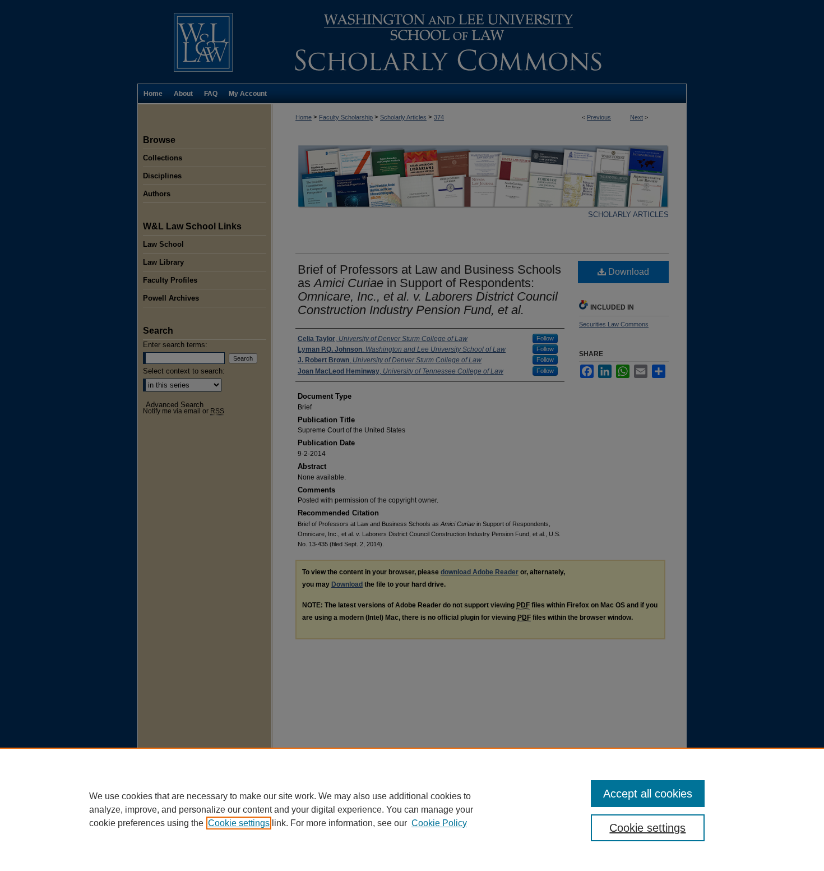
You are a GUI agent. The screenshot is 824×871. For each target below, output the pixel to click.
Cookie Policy (439, 823)
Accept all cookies (647, 793)
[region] (412, 809)
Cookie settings (239, 823)
